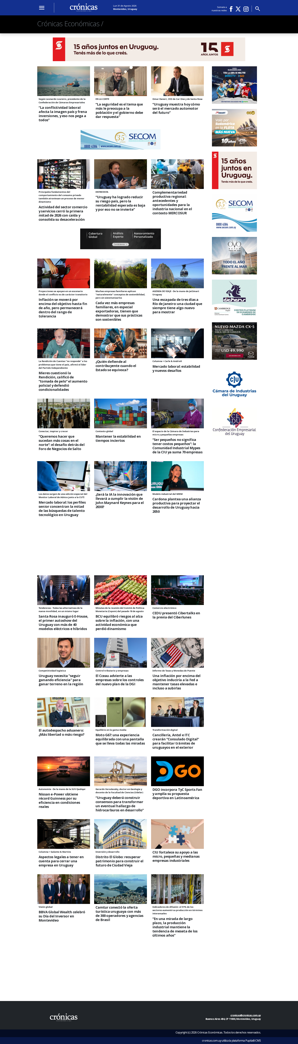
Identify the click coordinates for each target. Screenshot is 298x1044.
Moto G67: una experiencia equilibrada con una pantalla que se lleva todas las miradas (120, 739)
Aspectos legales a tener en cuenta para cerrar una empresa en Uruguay (61, 861)
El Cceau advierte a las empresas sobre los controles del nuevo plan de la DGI (120, 680)
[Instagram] (246, 9)
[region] (120, 551)
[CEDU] (234, 435)
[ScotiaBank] (149, 60)
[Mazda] (234, 359)
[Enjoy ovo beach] (234, 273)
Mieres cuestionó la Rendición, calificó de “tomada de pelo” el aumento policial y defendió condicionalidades (63, 381)
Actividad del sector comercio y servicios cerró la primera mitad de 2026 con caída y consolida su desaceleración (63, 213)
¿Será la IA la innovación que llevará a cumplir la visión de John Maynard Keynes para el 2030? (120, 500)
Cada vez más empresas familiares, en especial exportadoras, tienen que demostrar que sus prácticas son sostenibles (119, 311)
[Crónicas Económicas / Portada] (83, 7)
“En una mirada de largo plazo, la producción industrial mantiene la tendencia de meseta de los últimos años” (174, 927)
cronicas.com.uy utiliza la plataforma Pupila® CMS (231, 1040)
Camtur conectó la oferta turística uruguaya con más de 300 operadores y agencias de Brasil (119, 913)
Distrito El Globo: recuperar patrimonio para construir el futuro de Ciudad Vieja (119, 861)
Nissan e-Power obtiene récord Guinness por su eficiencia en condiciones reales (59, 800)
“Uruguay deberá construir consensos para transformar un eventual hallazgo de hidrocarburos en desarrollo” (120, 804)
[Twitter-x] (238, 9)
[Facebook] (232, 9)
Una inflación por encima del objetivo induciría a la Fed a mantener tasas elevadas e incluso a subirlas (176, 682)
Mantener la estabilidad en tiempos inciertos (118, 438)
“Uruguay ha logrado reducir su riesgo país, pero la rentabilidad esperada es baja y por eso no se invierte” (120, 203)
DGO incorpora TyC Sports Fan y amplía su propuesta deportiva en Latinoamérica (177, 794)
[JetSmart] (234, 145)
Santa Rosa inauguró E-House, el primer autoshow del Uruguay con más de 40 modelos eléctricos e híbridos (63, 622)
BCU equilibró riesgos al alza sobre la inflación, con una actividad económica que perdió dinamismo (119, 622)
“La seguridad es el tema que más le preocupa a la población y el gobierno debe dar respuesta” (119, 110)
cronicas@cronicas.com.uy (245, 1015)
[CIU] (234, 401)
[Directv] (234, 103)
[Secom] (120, 149)
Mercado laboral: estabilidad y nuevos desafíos (176, 368)
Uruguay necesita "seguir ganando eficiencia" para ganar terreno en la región (61, 680)
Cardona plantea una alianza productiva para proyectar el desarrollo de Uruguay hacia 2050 (176, 505)
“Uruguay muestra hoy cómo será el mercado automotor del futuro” (176, 108)
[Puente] (120, 248)
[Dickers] (234, 316)
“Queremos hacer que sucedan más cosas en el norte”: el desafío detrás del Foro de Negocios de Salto (62, 442)
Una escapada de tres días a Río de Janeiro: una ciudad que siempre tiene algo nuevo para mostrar (177, 306)
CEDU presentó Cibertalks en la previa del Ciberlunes (176, 615)
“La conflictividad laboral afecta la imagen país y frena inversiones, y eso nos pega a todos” (63, 114)
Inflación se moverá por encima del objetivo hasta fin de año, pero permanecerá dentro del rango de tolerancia (63, 308)
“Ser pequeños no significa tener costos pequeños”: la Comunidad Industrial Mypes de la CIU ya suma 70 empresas (177, 446)
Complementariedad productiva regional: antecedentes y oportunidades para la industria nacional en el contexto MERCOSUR (172, 202)
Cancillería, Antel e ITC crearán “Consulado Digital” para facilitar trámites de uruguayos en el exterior (175, 741)
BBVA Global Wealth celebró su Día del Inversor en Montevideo (62, 916)
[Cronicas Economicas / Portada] (63, 1017)
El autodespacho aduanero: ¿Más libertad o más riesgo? (61, 732)
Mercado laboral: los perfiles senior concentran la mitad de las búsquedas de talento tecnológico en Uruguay (62, 508)
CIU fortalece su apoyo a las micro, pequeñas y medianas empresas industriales (176, 856)
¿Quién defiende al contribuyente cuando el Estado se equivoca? (116, 366)
